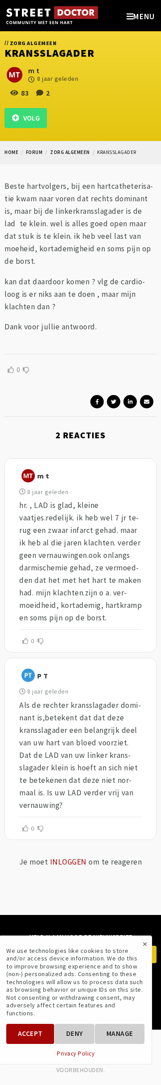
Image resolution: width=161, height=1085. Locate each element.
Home (11, 152)
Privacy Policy (75, 1053)
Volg (29, 118)
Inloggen (68, 862)
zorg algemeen (70, 152)
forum (34, 152)
